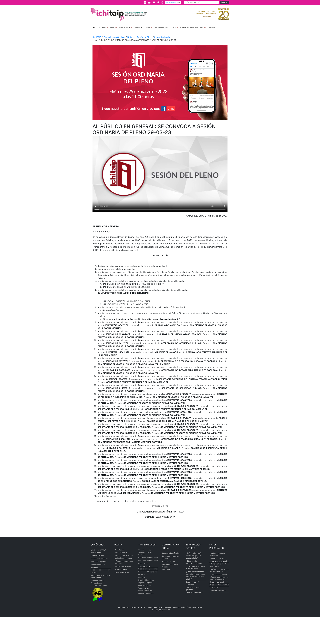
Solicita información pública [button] (165, 27)
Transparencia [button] (124, 27)
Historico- (142, 577)
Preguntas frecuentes (99, 559)
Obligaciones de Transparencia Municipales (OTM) (145, 587)
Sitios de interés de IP (194, 593)
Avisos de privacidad (218, 591)
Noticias (131, 37)
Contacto (211, 27)
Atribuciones (96, 553)
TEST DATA (214, 588)
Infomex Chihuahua (145, 593)
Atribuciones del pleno (123, 558)
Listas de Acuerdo (122, 572)
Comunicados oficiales (171, 553)
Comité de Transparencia (148, 558)
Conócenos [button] (103, 27)
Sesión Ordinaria (162, 37)
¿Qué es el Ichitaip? (98, 550)
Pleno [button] (112, 27)
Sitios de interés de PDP (219, 585)
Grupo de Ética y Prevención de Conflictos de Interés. (99, 583)
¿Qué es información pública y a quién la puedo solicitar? (194, 555)
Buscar (224, 2)
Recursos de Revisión (123, 566)
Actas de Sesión (121, 569)
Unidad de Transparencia (148, 561)
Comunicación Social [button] (142, 27)
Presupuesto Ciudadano (147, 569)
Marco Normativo (97, 556)
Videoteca (166, 570)
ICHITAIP (97, 37)
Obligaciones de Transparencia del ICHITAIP (145, 552)
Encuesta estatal (168, 561)
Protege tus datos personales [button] (192, 27)
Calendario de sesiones (124, 555)
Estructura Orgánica (98, 562)
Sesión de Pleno (144, 37)
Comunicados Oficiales (114, 37)
